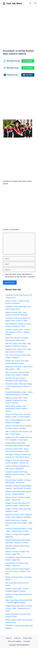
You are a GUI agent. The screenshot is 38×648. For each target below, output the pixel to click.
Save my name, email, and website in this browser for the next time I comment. (20, 275)
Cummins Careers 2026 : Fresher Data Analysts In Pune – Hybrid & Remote (17, 332)
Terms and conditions (14, 641)
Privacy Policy (27, 638)
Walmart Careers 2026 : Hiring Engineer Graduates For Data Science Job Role (16, 400)
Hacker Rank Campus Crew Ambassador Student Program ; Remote (16, 408)
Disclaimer (26, 641)
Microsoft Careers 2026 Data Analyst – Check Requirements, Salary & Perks (18, 386)
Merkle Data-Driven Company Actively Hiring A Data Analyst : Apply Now (19, 522)
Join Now (28, 61)
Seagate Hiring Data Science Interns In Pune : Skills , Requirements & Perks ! (18, 608)
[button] (30, 3)
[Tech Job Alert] (12, 3)
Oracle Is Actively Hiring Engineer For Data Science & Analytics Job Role (17, 571)
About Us (9, 638)
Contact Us (17, 638)
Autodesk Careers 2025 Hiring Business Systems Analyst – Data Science (17, 474)
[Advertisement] (19, 29)
